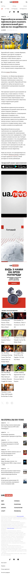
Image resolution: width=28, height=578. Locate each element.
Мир (8, 16)
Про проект (4, 562)
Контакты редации (5, 572)
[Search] (26, 2)
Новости (3, 16)
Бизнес (3, 508)
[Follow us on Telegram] (18, 12)
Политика (17, 504)
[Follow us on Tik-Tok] (10, 12)
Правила (3, 566)
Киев (2, 504)
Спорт (3, 511)
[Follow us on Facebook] (14, 12)
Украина (17, 501)
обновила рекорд (14, 154)
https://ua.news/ (20, 516)
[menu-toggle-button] (1, 2)
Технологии (18, 508)
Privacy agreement (5, 569)
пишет (8, 72)
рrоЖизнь (17, 511)
